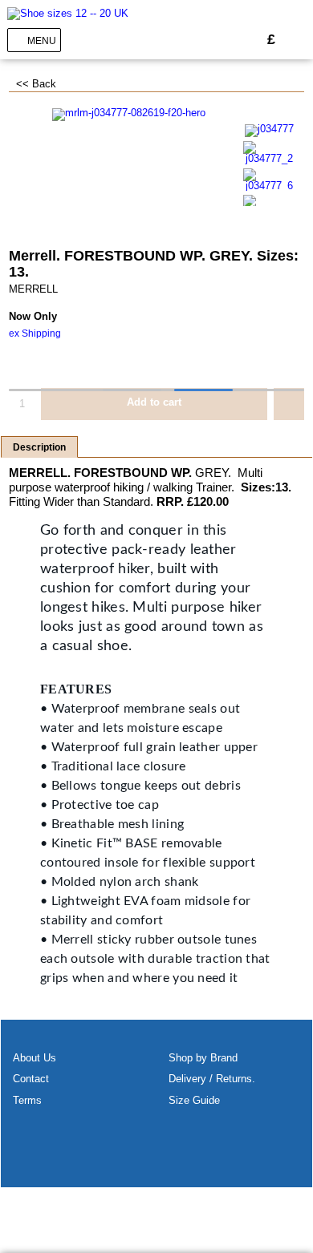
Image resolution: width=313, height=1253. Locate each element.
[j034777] (269, 130)
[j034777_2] (269, 152)
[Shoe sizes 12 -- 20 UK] (67, 13)
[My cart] (296, 39)
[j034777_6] (269, 180)
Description (39, 447)
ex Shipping (35, 333)
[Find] (244, 39)
